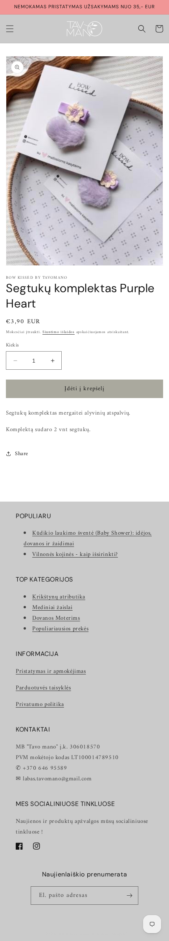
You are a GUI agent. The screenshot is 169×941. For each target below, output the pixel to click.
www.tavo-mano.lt (76, 934)
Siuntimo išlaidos (58, 332)
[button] (9, 28)
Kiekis (12, 345)
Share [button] (21, 454)
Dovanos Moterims (56, 618)
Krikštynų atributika (58, 597)
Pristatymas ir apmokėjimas (51, 671)
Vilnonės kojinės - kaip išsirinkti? (75, 554)
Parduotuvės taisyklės (43, 688)
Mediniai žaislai (52, 607)
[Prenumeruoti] (129, 895)
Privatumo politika (40, 704)
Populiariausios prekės (60, 629)
